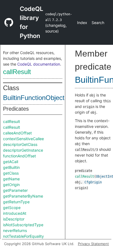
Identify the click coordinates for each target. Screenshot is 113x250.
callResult (17, 71)
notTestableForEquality (23, 236)
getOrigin (11, 184)
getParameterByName (23, 196)
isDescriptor (13, 219)
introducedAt (14, 213)
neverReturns (15, 230)
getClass (11, 173)
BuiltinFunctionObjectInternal (44, 97)
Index (82, 22)
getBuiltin (11, 167)
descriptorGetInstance (23, 150)
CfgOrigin (93, 182)
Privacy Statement (93, 244)
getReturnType (16, 201)
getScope (12, 207)
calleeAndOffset (17, 133)
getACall (10, 161)
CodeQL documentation (38, 64)
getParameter (15, 190)
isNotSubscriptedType (23, 224)
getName (11, 179)
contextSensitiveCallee (23, 138)
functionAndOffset (19, 156)
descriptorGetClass (20, 144)
